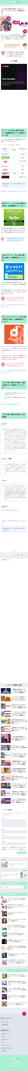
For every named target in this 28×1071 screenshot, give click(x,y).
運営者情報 (12, 1063)
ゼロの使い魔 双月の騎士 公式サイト (10, 510)
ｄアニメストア (10, 452)
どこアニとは (5, 1021)
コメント (4, 818)
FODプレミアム (5, 1039)
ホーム (7, 1063)
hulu (3, 1036)
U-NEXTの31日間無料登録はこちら (11, 404)
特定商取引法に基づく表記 (14, 1065)
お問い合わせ (5, 1024)
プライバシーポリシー (14, 1067)
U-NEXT (4, 1033)
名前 (3, 829)
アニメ (9, 559)
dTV (3, 1042)
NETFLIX (4, 1050)
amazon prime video (7, 1048)
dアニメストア (5, 1045)
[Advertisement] (14, 110)
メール (4, 835)
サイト (3, 841)
